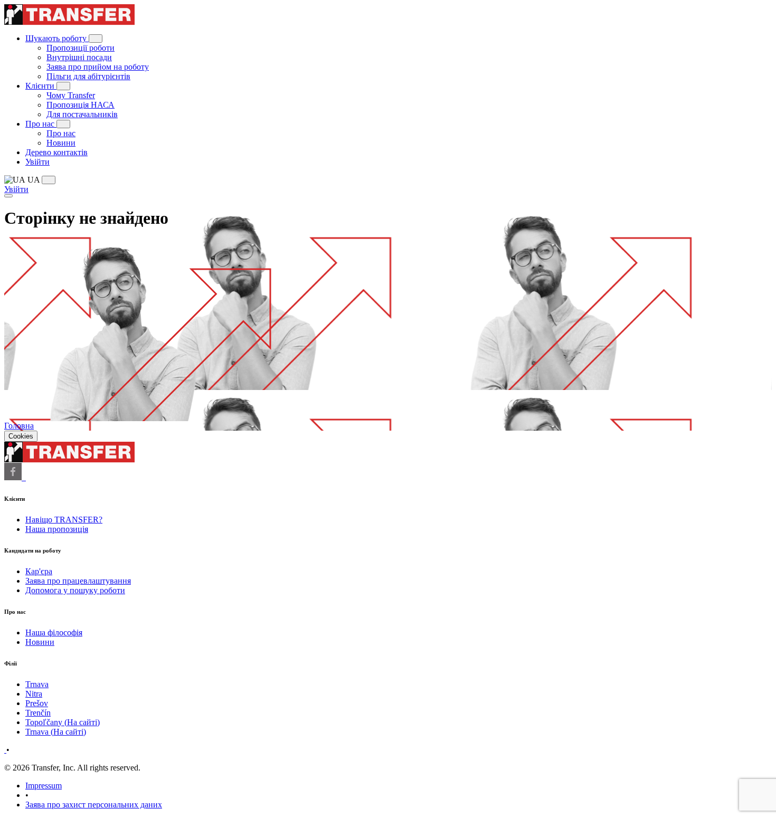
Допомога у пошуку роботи (75, 590)
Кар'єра (38, 571)
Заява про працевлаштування (78, 580)
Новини (60, 142)
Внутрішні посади (79, 57)
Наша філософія (53, 632)
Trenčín (38, 712)
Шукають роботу (57, 38)
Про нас (40, 123)
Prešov (36, 703)
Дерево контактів (56, 152)
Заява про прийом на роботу (97, 66)
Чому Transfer (70, 95)
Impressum (43, 785)
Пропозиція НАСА (80, 104)
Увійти (37, 161)
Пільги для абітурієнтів (88, 76)
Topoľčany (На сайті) (62, 722)
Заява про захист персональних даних (93, 804)
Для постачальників (82, 114)
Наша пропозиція (56, 529)
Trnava (37, 684)
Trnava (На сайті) (55, 731)
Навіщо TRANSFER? (63, 519)
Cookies (20, 436)
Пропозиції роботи (80, 47)
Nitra (33, 693)
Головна (19, 425)
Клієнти (40, 85)
